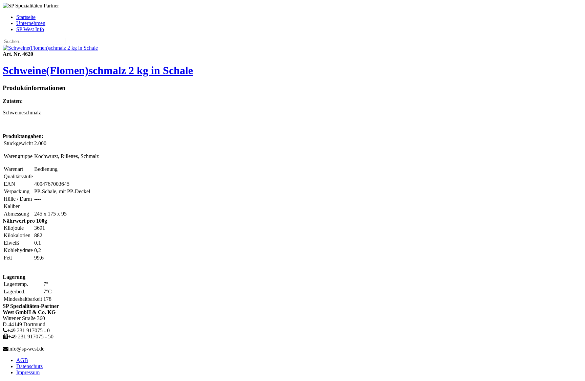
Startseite (26, 17)
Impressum (28, 372)
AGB (22, 360)
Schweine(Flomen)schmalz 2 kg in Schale (98, 70)
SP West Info (30, 29)
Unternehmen (30, 23)
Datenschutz (29, 366)
